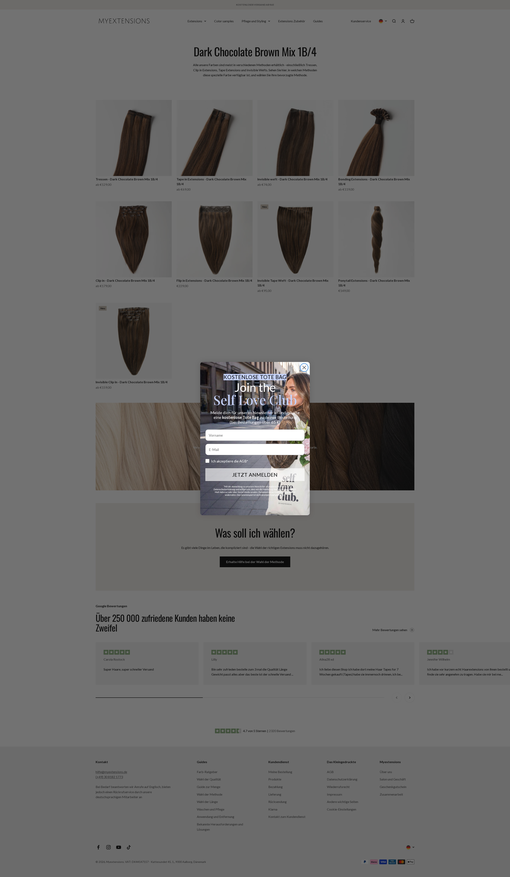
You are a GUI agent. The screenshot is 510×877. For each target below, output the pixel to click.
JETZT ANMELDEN (255, 475)
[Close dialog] (304, 368)
